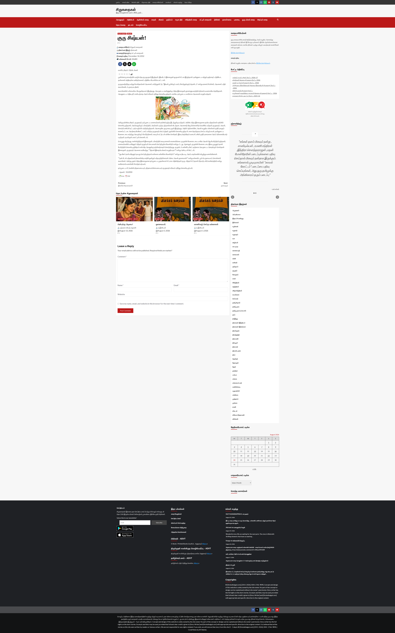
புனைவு (237, 20)
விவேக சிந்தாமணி (238, 415)
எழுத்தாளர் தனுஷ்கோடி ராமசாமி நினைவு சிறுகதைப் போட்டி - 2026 (254, 93)
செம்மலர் (235, 299)
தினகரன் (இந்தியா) (238, 323)
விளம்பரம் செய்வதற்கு (178, 523)
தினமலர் (129, 33)
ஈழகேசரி (235, 226)
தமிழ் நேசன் (236, 303)
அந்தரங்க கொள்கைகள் (178, 532)
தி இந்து (235, 319)
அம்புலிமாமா (236, 214)
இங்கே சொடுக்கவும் (238, 53)
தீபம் (233, 355)
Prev (232, 197)
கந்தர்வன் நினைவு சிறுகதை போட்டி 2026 (246, 80)
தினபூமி (235, 343)
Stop (255, 193)
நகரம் (246, 514)
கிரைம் (161, 20)
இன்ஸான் (235, 222)
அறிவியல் (130, 20)
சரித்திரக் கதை (191, 20)
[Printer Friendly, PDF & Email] (124, 176)
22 (269, 456)
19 (248, 456)
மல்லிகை (235, 395)
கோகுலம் (235, 275)
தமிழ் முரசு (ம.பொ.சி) (239, 311)
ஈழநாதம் (235, 234)
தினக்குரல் (235, 331)
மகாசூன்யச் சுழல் (239, 527)
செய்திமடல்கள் (176, 518)
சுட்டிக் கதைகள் (205, 20)
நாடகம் (130, 25)
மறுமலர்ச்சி (236, 391)
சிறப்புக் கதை (262, 20)
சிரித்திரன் (235, 283)
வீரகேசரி (235, 419)
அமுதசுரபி (235, 210)
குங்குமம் (235, 266)
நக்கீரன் (235, 371)
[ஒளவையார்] (172, 209)
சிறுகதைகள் (126, 9)
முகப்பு (118, 2)
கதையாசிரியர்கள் (158, 2)
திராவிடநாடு (236, 351)
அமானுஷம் (120, 20)
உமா (233, 238)
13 (255, 451)
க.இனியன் (162, 228)
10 (234, 451)
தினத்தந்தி (236, 335)
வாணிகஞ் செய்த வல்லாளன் (206, 224)
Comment (122, 256)
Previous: (125, 184)
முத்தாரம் (235, 399)
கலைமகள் (235, 254)
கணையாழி (236, 250)
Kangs (228, 541)
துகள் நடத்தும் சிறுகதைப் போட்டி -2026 (245, 83)
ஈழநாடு (234, 230)
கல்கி (234, 258)
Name (120, 285)
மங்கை (234, 379)
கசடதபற (235, 246)
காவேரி (234, 262)
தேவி (234, 367)
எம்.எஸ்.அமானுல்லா (245, 554)
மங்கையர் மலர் (237, 383)
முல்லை (234, 403)
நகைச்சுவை (226, 20)
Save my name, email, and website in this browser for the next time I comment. (152, 304)
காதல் (153, 20)
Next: (224, 184)
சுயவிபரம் (168, 2)
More (204, 544)
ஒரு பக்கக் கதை (248, 20)
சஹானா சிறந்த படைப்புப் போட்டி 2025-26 (246, 96)
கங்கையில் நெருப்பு (239, 541)
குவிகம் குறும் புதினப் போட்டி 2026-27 (245, 77)
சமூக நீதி (178, 20)
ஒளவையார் (161, 224)
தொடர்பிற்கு (188, 2)
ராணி (234, 407)
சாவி (234, 279)
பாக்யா (234, 375)
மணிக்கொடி (236, 387)
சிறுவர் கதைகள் (136, 47)
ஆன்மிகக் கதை (143, 20)
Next (277, 197)
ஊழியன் (235, 242)
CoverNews (192, 630)
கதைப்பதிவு (125, 2)
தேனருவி (235, 363)
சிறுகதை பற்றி (146, 2)
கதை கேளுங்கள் (176, 514)
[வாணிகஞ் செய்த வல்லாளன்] (211, 209)
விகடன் (234, 411)
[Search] (277, 19)
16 (275, 451)
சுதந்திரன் (235, 287)
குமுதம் (234, 271)
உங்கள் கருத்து (178, 2)
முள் (233, 565)
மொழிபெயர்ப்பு (141, 25)
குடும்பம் (169, 20)
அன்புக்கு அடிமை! (125, 224)
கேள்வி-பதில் (135, 2)
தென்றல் (235, 359)
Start (254, 193)
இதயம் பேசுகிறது (237, 218)
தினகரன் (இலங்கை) (239, 327)
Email (176, 285)
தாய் (233, 315)
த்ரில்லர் (217, 20)
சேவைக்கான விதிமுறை (178, 527)
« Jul (254, 469)
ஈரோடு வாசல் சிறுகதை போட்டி (242, 91)
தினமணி (235, 339)
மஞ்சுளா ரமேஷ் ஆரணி (128, 228)
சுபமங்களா (235, 295)
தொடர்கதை (120, 25)
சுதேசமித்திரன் (237, 291)
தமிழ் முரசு (235, 307)
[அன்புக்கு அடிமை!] (134, 209)
